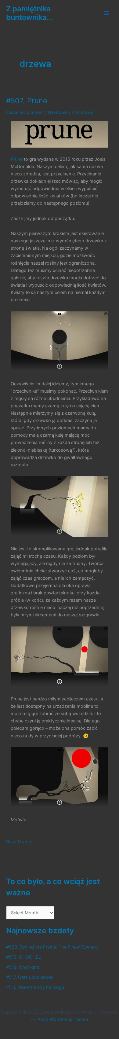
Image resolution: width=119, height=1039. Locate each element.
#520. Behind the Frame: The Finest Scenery (52, 947)
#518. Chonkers (22, 967)
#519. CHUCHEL (23, 957)
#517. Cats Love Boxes (29, 977)
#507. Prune (26, 100)
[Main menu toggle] (106, 13)
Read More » (19, 842)
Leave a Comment (25, 112)
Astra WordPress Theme (63, 1019)
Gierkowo (58, 112)
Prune (17, 159)
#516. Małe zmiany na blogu (35, 987)
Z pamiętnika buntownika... (29, 13)
